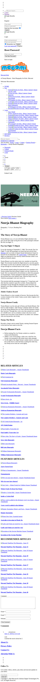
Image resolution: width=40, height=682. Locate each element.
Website (3, 618)
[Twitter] (4, 350)
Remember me (11, 44)
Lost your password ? (10, 46)
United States (23, 254)
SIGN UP (4, 677)
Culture (22, 142)
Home (12, 142)
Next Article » (12, 218)
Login (6, 12)
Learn (17, 142)
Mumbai (3, 253)
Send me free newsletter (11, 28)
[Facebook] (4, 348)
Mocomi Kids (5, 75)
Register (6, 14)
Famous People (30, 142)
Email (3, 615)
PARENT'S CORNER (7, 141)
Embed (7, 166)
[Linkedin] (4, 351)
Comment (4, 596)
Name (3, 611)
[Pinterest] (4, 353)
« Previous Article (6, 216)
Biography (4, 144)
